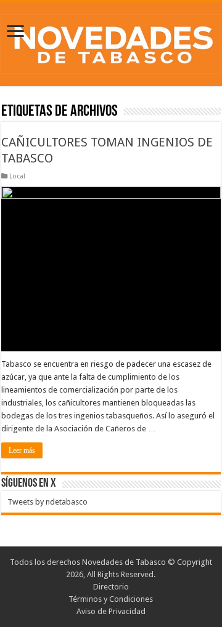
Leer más (22, 450)
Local (17, 176)
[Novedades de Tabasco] (111, 42)
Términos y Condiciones (110, 599)
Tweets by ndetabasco (47, 501)
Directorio (111, 586)
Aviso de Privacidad (111, 611)
